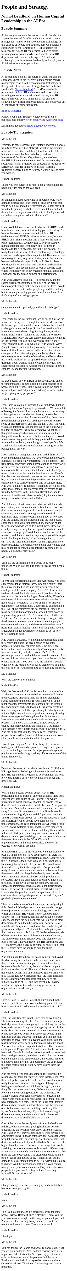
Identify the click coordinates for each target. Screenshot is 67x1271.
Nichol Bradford (24, 89)
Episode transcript (11, 110)
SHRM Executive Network (40, 125)
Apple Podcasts (54, 119)
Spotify (37, 119)
